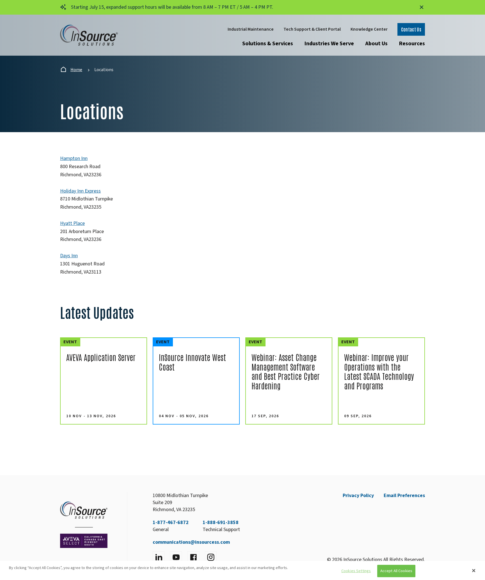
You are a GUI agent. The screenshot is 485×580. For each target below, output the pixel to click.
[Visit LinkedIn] (158, 557)
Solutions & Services (267, 43)
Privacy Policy (358, 495)
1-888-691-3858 (221, 522)
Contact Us (411, 29)
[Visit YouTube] (176, 557)
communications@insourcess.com (191, 542)
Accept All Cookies (396, 571)
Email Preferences (404, 495)
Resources (412, 43)
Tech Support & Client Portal (312, 29)
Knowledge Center (369, 29)
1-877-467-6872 (171, 522)
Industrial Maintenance (251, 29)
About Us (376, 43)
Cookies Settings (356, 571)
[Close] (473, 570)
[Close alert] (421, 7)
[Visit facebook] (193, 557)
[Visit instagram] (211, 557)
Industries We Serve (329, 43)
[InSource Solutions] (89, 35)
